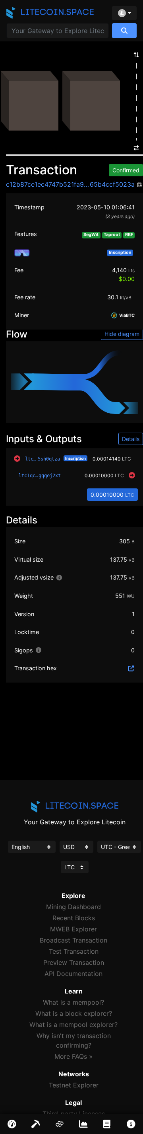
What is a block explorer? (73, 1013)
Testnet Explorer (74, 1085)
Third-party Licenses (74, 1114)
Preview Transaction (73, 962)
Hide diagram (121, 333)
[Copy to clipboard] (139, 185)
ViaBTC (126, 315)
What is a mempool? (73, 1002)
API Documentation (73, 974)
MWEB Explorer (73, 929)
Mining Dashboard (73, 907)
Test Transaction (74, 951)
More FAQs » (73, 1056)
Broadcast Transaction (73, 940)
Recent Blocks (73, 918)
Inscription (75, 458)
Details (130, 438)
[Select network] (124, 13)
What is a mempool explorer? (73, 1025)
